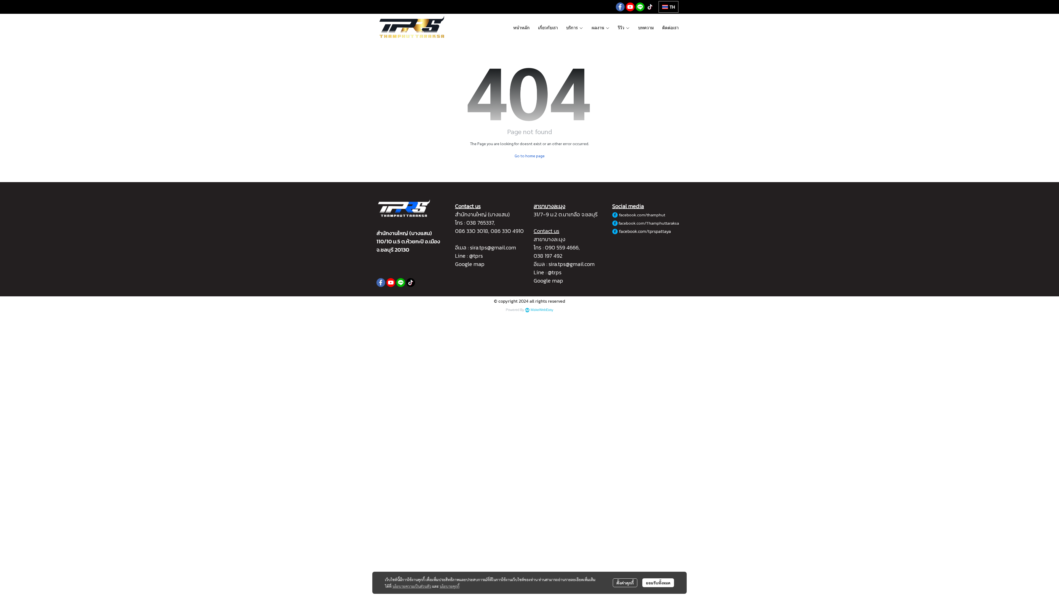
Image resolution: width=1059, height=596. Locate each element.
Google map (470, 264)
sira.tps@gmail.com (493, 247)
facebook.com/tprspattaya (645, 231)
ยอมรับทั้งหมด (658, 582)
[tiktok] (650, 6)
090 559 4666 (562, 247)
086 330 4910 (507, 231)
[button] (668, 7)
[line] (640, 6)
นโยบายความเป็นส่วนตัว (411, 586)
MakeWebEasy (542, 310)
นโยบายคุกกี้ (449, 586)
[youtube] (630, 6)
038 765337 (480, 223)
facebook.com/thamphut (642, 215)
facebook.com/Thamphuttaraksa (649, 223)
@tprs (476, 256)
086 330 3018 (471, 231)
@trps (554, 272)
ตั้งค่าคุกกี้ (625, 582)
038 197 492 (548, 256)
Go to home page (530, 155)
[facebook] (620, 6)
